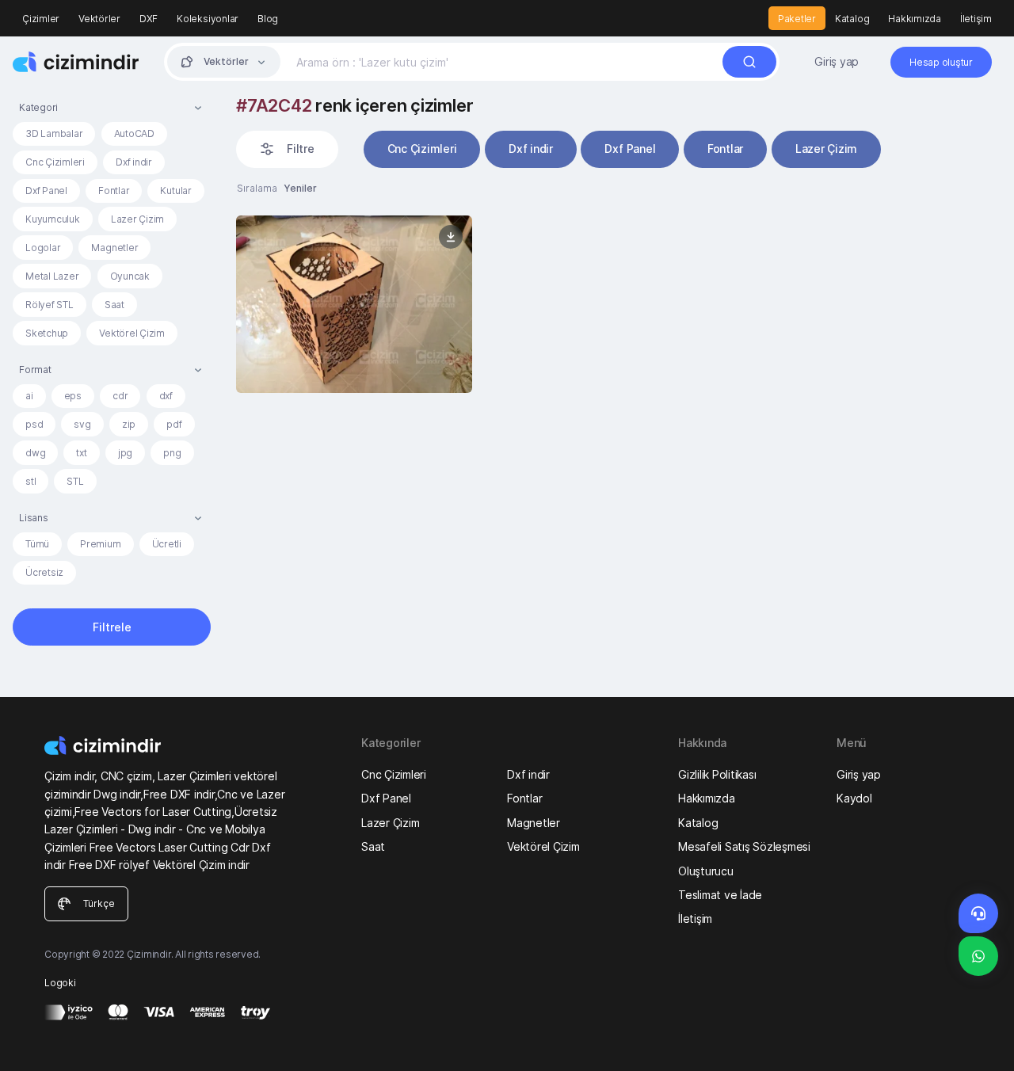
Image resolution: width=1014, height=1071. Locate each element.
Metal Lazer (51, 276)
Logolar (42, 247)
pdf (173, 424)
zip (128, 424)
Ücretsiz (44, 572)
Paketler (797, 19)
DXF (148, 19)
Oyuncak (130, 276)
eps (73, 396)
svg (82, 424)
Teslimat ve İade (720, 894)
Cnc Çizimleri (55, 162)
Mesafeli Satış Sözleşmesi (744, 846)
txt (81, 453)
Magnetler (114, 247)
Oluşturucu (706, 871)
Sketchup (46, 333)
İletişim (976, 19)
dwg (35, 453)
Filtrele (112, 627)
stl (30, 481)
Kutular (175, 190)
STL (75, 481)
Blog (267, 19)
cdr (120, 396)
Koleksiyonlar (207, 19)
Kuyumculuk (52, 219)
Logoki (60, 983)
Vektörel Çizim (132, 333)
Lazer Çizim (137, 219)
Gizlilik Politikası (717, 774)
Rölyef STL (49, 305)
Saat (114, 305)
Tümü (37, 544)
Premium (100, 544)
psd (34, 424)
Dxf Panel (46, 190)
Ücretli (166, 544)
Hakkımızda (914, 19)
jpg (125, 453)
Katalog (852, 19)
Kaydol (854, 798)
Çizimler (40, 19)
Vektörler (99, 19)
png (172, 453)
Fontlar (113, 190)
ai (29, 396)
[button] (112, 107)
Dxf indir (134, 162)
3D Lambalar (53, 133)
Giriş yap (836, 61)
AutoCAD (134, 133)
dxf (166, 396)
